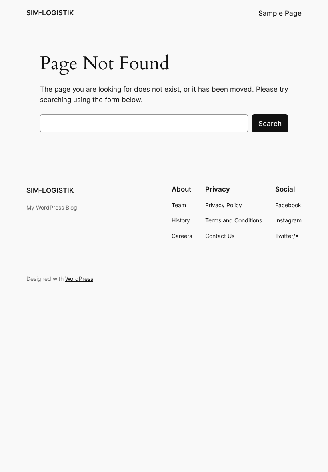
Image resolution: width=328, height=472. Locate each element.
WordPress (79, 278)
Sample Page (280, 13)
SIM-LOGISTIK (50, 13)
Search (270, 124)
